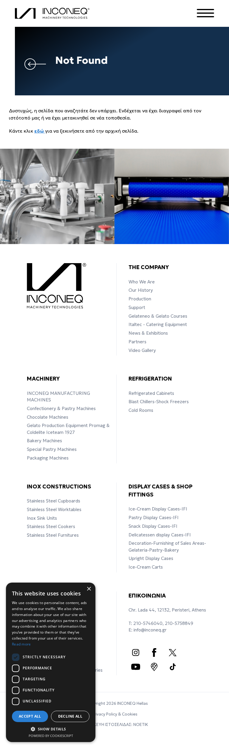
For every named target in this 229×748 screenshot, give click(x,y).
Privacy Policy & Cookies (114, 714)
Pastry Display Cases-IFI (154, 517)
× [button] (88, 589)
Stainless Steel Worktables (54, 509)
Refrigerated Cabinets (151, 393)
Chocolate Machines (47, 417)
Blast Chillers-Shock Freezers (159, 401)
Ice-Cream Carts (146, 567)
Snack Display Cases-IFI (153, 526)
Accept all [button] (30, 716)
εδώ (39, 131)
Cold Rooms (141, 410)
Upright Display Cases (151, 558)
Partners (137, 341)
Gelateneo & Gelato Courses (158, 316)
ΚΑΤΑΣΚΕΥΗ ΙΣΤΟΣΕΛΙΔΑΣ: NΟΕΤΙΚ (114, 724)
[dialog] (50, 662)
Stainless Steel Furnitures (53, 535)
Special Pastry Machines (52, 449)
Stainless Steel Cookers (51, 526)
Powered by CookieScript (51, 735)
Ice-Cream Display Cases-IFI (158, 509)
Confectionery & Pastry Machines (61, 408)
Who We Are (142, 282)
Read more (21, 644)
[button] (50, 729)
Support (137, 307)
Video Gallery (142, 350)
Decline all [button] (70, 716)
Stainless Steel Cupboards (53, 501)
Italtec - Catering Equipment (158, 324)
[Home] (53, 13)
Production (140, 299)
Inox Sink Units (42, 518)
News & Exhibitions (148, 333)
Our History (141, 290)
